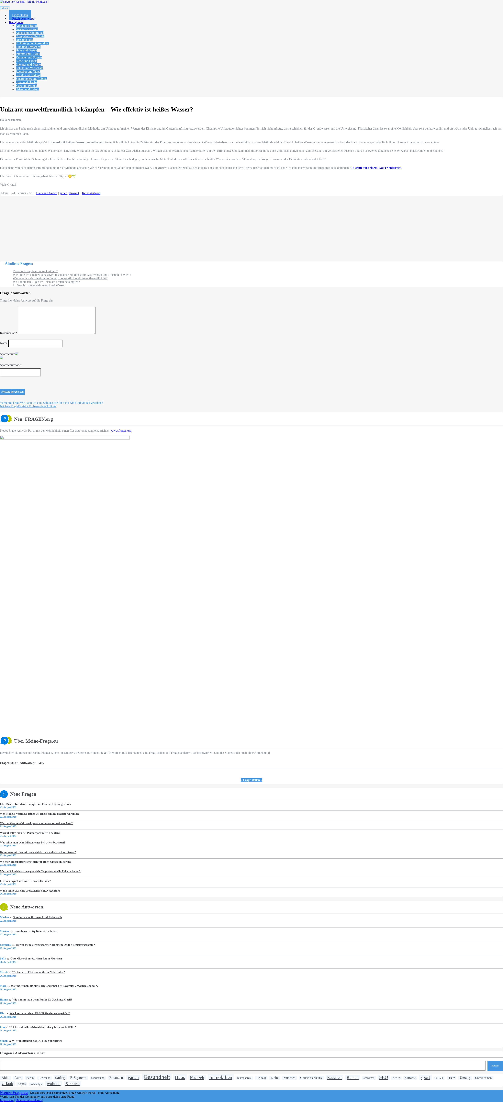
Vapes (22, 1084)
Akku (5, 1078)
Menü (5, 8)
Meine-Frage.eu (14, 1092)
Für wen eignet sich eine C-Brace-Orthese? (25, 881)
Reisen (353, 1077)
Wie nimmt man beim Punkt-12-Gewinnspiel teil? (42, 999)
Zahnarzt (72, 1083)
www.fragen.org (121, 430)
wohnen (54, 1083)
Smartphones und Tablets (31, 78)
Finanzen (116, 1078)
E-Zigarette (78, 1078)
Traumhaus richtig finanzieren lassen (35, 931)
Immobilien (220, 1077)
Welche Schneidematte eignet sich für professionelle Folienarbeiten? (40, 871)
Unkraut (74, 193)
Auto (17, 1078)
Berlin (30, 1077)
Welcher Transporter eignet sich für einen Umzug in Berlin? (35, 861)
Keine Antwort (91, 193)
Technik (439, 1077)
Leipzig (261, 1077)
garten (63, 193)
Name (3, 343)
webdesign (36, 1084)
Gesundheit (157, 1077)
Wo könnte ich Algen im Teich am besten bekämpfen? (46, 281)
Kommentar (8, 333)
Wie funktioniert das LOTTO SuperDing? (37, 1040)
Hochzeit (197, 1077)
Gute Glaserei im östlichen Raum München (36, 958)
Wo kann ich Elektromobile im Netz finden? (38, 972)
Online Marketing (311, 1077)
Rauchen (334, 1077)
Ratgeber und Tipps (28, 71)
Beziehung (44, 1077)
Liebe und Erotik (26, 61)
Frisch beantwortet (23, 18)
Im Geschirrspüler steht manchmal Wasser (39, 285)
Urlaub (7, 1083)
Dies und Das (24, 39)
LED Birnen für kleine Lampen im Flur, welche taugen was (35, 804)
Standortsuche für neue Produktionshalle (37, 917)
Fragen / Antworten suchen (23, 1053)
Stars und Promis (26, 85)
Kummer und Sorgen (29, 57)
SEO (383, 1077)
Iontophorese (244, 1077)
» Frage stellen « (251, 780)
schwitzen (368, 1077)
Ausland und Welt (27, 29)
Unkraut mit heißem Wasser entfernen (375, 167)
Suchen (495, 1065)
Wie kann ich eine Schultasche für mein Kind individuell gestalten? (51, 402)
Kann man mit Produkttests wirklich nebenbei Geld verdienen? (38, 852)
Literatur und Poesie (28, 64)
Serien (396, 1077)
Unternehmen (483, 1077)
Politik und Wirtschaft (29, 68)
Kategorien (16, 22)
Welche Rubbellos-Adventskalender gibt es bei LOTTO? (42, 1027)
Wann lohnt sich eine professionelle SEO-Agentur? (30, 890)
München (289, 1078)
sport (425, 1077)
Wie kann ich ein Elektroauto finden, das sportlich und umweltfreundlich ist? (60, 278)
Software (410, 1077)
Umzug (465, 1078)
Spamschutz (7, 354)
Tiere (452, 1078)
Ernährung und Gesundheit (32, 43)
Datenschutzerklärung (29, 1100)
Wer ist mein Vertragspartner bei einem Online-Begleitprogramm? (39, 813)
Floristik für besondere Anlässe (28, 406)
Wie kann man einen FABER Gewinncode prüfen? (40, 1013)
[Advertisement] (118, 226)
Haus (180, 1077)
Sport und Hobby (26, 82)
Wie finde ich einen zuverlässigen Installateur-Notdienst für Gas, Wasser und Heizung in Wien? (72, 274)
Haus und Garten (26, 50)
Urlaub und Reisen (27, 89)
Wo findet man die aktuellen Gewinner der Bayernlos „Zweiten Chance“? (54, 985)
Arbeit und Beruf (26, 25)
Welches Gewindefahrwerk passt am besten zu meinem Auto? (36, 823)
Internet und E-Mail (28, 54)
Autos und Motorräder (29, 32)
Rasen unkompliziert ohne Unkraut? (35, 271)
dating (60, 1077)
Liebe (275, 1078)
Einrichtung (97, 1077)
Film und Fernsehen (28, 46)
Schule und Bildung (28, 75)
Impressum (7, 1100)
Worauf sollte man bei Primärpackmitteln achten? (30, 832)
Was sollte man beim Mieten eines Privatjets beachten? (32, 842)
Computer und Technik (30, 36)
